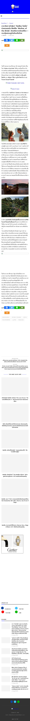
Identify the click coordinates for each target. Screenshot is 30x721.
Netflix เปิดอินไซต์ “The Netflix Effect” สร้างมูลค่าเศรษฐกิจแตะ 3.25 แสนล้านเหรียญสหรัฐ (15, 475)
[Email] (22, 40)
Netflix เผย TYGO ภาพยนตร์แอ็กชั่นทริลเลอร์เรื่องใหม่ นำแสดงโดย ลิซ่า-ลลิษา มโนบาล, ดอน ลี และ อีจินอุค (15, 500)
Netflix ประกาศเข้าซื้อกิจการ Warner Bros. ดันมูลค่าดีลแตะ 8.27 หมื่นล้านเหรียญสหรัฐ (15, 526)
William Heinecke (6, 320)
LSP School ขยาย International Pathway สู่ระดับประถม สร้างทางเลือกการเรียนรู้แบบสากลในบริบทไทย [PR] (20, 660)
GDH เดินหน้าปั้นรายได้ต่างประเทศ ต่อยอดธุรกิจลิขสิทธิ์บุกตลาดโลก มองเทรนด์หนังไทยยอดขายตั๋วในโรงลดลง (15, 425)
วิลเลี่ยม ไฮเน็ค (21, 320)
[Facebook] (6, 40)
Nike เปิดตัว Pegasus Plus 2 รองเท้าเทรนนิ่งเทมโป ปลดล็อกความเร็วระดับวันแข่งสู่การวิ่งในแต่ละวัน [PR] (19, 670)
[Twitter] (11, 40)
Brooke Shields (5, 317)
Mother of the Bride (16, 317)
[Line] (16, 40)
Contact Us (13, 712)
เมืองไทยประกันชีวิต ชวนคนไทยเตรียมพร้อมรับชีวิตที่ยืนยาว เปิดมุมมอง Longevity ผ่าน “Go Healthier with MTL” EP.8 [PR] (20, 651)
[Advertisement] (15, 339)
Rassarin (4, 35)
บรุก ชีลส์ (14, 320)
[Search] (28, 16)
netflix (25, 317)
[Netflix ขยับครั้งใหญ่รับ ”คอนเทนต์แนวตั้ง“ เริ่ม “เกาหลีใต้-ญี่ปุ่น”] (15, 439)
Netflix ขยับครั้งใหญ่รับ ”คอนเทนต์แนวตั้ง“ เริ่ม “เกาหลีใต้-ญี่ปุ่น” (15, 451)
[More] (7, 44)
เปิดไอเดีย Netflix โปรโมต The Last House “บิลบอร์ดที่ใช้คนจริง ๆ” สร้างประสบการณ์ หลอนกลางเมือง (15, 399)
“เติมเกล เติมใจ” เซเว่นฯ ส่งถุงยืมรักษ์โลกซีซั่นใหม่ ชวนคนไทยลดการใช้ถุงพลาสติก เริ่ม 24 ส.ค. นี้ (20, 687)
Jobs (18, 712)
